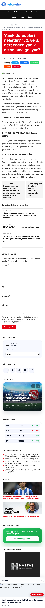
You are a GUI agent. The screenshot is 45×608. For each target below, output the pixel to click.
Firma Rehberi (31, 12)
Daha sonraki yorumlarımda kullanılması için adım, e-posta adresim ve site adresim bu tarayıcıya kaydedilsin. (21, 319)
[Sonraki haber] (38, 386)
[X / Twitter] (12, 370)
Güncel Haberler (14, 12)
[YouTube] (25, 370)
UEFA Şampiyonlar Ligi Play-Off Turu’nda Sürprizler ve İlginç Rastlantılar (23, 471)
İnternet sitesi (8, 305)
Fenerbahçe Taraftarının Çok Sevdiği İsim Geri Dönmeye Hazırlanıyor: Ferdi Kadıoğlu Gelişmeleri (22, 455)
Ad (4, 287)
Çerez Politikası (18, 17)
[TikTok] (31, 370)
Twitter (15, 63)
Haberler (5, 25)
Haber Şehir (14, 25)
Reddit (8, 67)
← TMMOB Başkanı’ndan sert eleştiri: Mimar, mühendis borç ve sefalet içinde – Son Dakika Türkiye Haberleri (11, 191)
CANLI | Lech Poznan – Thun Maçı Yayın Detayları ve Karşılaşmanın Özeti (22, 462)
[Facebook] (6, 370)
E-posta (6, 296)
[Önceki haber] (33, 386)
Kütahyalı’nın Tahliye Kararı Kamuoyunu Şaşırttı (21, 459)
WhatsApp (34, 63)
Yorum (5, 265)
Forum (30, 17)
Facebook (24, 63)
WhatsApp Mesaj (22, 539)
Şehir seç (9, 350)
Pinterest (16, 67)
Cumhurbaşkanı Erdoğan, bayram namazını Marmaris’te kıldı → (35, 189)
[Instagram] (18, 370)
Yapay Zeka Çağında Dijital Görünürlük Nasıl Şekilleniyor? (20, 466)
